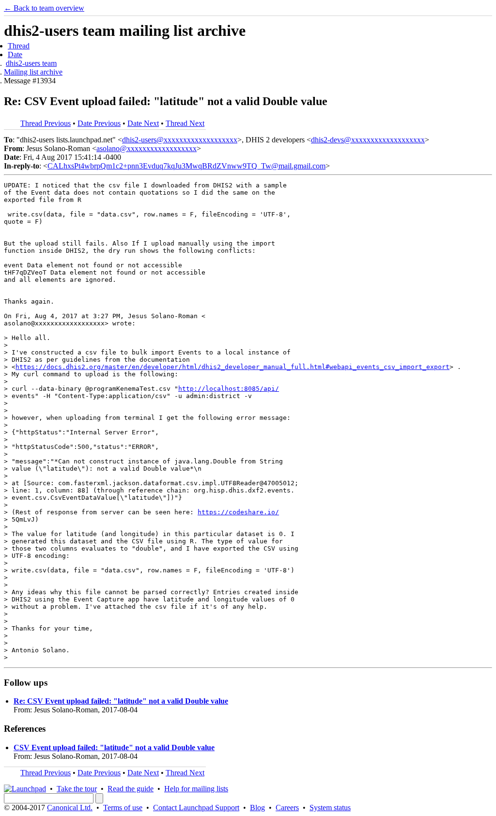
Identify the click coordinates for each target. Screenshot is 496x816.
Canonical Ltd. (70, 807)
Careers (287, 807)
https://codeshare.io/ (238, 512)
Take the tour (77, 789)
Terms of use (122, 807)
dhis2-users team (31, 63)
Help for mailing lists (196, 789)
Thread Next (185, 123)
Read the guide (131, 789)
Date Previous (99, 123)
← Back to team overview (44, 8)
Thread (19, 46)
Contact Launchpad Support (196, 807)
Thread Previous (45, 123)
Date (15, 54)
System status (330, 807)
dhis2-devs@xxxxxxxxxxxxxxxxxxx (368, 140)
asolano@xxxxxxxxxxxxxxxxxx (146, 148)
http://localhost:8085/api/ (228, 388)
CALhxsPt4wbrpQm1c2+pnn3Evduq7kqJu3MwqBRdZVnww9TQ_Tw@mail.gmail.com (186, 166)
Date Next (143, 123)
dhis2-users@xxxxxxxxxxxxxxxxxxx (179, 140)
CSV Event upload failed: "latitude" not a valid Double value (114, 747)
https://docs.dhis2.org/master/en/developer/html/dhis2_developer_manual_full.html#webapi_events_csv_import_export (233, 366)
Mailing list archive (33, 72)
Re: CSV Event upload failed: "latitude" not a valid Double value (121, 701)
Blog (257, 807)
